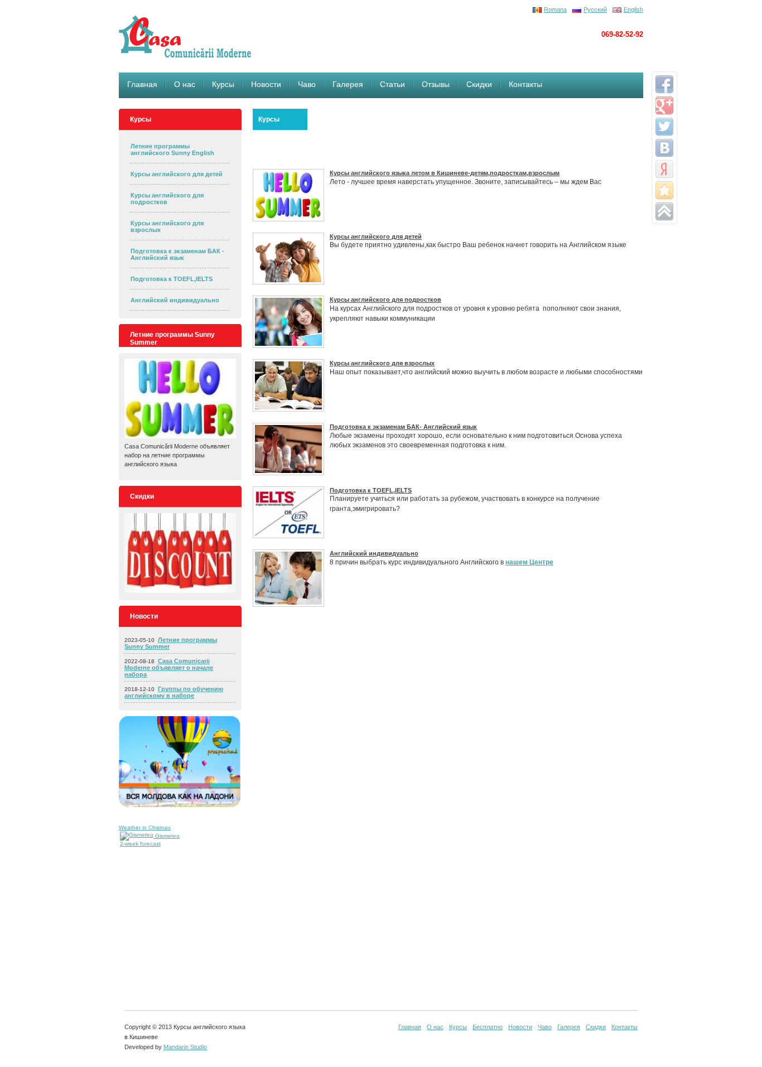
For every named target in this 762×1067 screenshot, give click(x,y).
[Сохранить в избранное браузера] (664, 190)
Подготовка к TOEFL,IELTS (172, 279)
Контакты (525, 84)
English (633, 9)
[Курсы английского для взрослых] (288, 385)
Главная (142, 84)
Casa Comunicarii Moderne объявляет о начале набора (168, 668)
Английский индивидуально (175, 300)
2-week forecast (140, 844)
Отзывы (436, 84)
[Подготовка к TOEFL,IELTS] (288, 512)
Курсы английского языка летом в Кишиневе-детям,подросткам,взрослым (445, 173)
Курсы (223, 84)
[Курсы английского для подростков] (288, 322)
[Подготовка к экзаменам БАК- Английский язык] (288, 449)
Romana (555, 9)
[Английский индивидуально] (288, 578)
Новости (266, 84)
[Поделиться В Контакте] (664, 148)
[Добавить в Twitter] (664, 127)
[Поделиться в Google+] (664, 105)
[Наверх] (664, 211)
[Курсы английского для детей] (288, 259)
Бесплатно (487, 1026)
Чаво (307, 84)
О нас (184, 84)
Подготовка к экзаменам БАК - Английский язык (177, 254)
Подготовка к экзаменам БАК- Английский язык (403, 426)
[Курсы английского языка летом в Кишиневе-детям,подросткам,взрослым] (288, 195)
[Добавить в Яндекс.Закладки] (664, 169)
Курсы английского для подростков (167, 198)
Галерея (347, 84)
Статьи (392, 84)
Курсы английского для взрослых (382, 363)
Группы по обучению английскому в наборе (173, 692)
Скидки (479, 84)
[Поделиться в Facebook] (664, 84)
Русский (595, 9)
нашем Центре (529, 562)
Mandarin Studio (185, 1047)
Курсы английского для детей (177, 174)
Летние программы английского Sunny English (172, 149)
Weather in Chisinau (145, 827)
